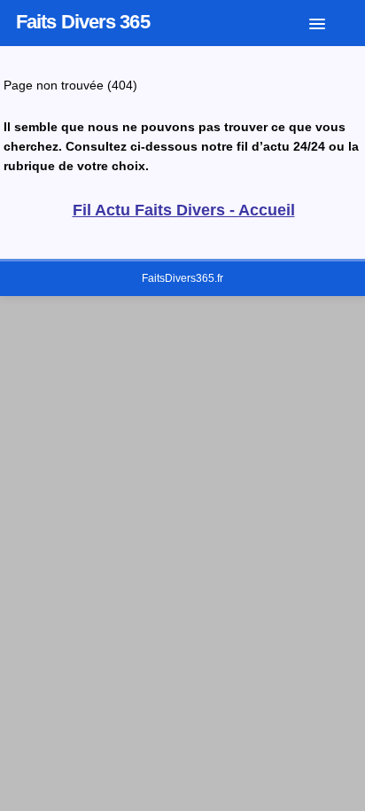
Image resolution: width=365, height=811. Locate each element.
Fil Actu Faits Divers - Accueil (184, 210)
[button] (330, 20)
